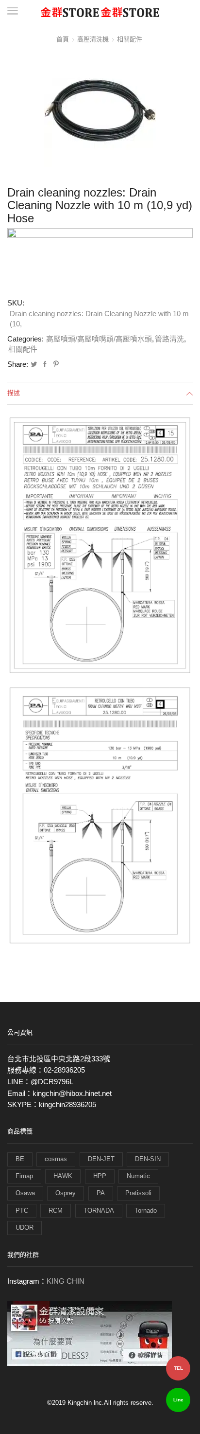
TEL (178, 1368)
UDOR (24, 1227)
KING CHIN (65, 1281)
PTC (22, 1210)
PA (101, 1193)
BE (20, 1159)
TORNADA (98, 1210)
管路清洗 (169, 339)
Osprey (65, 1193)
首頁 (62, 39)
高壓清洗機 (93, 39)
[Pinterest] (54, 364)
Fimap (24, 1176)
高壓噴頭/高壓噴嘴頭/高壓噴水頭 (99, 339)
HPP (99, 1176)
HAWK (62, 1176)
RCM (56, 1210)
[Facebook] (44, 364)
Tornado (145, 1210)
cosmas (56, 1159)
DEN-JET (101, 1159)
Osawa (25, 1193)
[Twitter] (33, 364)
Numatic (138, 1176)
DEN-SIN (148, 1159)
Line (178, 1399)
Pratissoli (138, 1193)
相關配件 (129, 39)
